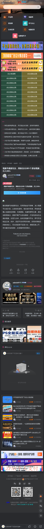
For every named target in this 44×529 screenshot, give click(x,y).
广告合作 (18, 476)
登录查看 (23, 193)
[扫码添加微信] (41, 506)
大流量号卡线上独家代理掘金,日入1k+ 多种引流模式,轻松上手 (27, 442)
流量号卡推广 (24, 502)
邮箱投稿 (26, 476)
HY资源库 (13, 479)
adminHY (11, 175)
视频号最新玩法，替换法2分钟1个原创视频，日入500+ (22, 169)
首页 (4, 163)
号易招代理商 (14, 502)
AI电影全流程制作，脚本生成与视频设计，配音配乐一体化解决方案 (26, 416)
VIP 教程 (9, 163)
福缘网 (16, 163)
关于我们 (10, 476)
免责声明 (34, 476)
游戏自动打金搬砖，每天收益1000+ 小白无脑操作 (20, 133)
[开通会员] (41, 496)
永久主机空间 (33, 502)
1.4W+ (17, 286)
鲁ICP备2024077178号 (31, 479)
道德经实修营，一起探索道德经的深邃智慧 (26, 425)
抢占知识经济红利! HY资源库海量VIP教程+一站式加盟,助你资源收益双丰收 (27, 407)
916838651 (23, 244)
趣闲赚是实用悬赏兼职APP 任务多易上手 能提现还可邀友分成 (27, 433)
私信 (39, 176)
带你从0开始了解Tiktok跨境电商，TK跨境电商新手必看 (22, 144)
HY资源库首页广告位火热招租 (23, 397)
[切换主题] (41, 511)
